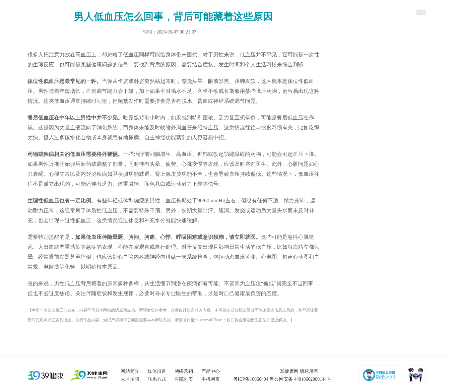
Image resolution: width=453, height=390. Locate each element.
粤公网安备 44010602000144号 (300, 379)
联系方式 (157, 379)
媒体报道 (157, 371)
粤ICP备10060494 (250, 379)
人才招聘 (130, 379)
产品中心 (210, 371)
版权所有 (309, 371)
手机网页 (210, 379)
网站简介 (130, 371)
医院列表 (183, 379)
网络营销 (183, 371)
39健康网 (289, 371)
